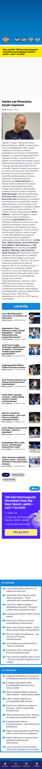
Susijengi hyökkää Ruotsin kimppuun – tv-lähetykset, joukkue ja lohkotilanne (23, 677)
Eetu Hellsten (7, 356)
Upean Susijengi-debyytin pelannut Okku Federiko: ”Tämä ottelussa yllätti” (23, 693)
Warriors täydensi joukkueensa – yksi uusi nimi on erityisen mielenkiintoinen (13, 416)
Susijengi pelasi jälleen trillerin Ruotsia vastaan (13, 366)
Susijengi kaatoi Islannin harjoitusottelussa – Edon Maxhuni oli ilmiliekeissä (23, 724)
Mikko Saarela (7, 320)
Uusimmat (9, 582)
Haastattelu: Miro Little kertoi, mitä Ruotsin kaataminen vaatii (13, 444)
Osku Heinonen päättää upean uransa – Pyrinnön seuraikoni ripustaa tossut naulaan (15, 460)
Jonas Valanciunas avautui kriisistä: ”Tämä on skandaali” (14, 429)
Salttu (4, 110)
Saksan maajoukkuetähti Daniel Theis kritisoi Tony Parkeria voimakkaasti (22, 732)
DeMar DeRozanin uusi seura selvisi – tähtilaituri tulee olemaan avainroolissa (22, 740)
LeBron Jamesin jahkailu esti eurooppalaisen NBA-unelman (19, 700)
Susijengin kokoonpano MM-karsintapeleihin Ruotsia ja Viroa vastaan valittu (20, 685)
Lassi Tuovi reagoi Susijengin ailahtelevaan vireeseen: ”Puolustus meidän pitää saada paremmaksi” (14, 349)
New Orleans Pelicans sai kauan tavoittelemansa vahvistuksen (14, 382)
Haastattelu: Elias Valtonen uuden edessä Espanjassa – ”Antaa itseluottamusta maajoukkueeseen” (13, 332)
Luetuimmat (10, 670)
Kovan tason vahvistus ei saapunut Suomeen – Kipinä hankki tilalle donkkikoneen (21, 708)
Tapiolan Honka (9, 479)
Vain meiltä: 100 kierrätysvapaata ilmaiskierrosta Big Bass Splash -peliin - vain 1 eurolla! (20, 51)
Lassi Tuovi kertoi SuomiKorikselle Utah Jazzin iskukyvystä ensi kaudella (22, 748)
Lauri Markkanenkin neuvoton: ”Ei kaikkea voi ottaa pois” (14, 315)
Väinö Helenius (7, 339)
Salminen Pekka (18, 475)
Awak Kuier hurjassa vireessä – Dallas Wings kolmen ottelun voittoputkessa (13, 397)
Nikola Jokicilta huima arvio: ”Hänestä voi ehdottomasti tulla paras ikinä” (22, 716)
